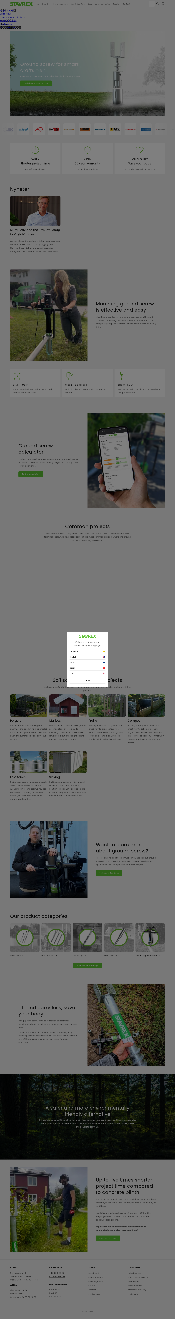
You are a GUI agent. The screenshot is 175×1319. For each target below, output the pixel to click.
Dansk (87, 673)
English (87, 657)
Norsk (87, 668)
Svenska (87, 651)
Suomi (87, 662)
